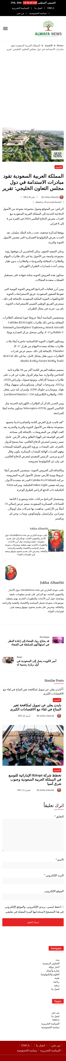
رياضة (56, 981)
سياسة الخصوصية (38, 13)
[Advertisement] (33, 89)
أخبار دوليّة (54, 967)
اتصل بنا (38, 8)
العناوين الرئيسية (51, 963)
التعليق (59, 816)
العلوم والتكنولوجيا (50, 974)
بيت (57, 959)
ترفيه (56, 985)
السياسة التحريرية (20, 8)
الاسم (60, 859)
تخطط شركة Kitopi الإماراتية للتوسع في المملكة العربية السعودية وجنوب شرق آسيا (35, 779)
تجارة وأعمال (52, 970)
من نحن (20, 13)
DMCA (50, 8)
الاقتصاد (58, 167)
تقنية (57, 978)
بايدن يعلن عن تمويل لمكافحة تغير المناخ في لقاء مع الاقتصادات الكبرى (35, 707)
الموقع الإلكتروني (54, 891)
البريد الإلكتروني (54, 875)
